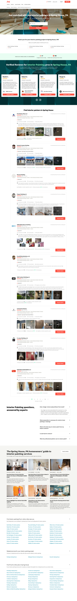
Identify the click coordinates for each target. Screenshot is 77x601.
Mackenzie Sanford (11, 472)
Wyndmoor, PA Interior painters (56, 537)
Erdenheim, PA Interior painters (56, 533)
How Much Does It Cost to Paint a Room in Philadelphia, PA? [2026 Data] (38, 475)
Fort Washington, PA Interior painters (14, 535)
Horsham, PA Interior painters (13, 537)
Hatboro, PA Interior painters (55, 527)
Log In (61, 1)
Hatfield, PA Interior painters (34, 543)
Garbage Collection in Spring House (35, 589)
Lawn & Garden (17, 4)
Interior (8, 4)
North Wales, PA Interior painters (13, 525)
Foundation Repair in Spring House (57, 584)
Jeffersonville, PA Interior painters (35, 535)
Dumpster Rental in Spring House (56, 589)
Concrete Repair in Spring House (34, 582)
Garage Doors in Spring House (56, 578)
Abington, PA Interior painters (56, 541)
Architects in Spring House (12, 578)
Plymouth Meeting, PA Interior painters (36, 525)
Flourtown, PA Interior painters (34, 527)
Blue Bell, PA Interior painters (13, 533)
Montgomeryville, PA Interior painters (14, 531)
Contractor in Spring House (55, 587)
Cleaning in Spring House (33, 584)
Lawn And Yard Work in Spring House (35, 572)
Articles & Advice (27, 4)
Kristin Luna (9, 498)
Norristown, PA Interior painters (34, 539)
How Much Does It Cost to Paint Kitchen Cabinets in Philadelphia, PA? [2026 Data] (59, 476)
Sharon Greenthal (54, 498)
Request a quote (10, 94)
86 (45, 399)
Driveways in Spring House (12, 576)
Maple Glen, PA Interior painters (13, 527)
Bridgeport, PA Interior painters (56, 543)
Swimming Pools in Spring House (13, 580)
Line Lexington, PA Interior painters (35, 541)
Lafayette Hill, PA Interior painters (57, 539)
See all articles (65, 451)
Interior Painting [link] (13, 7)
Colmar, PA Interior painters (12, 541)
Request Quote (60, 139)
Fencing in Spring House (33, 576)
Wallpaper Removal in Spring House (35, 557)
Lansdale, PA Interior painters (13, 539)
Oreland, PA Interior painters (34, 531)
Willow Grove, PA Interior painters (57, 525)
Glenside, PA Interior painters (56, 535)
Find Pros (38, 28)
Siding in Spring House (32, 580)
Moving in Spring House (33, 578)
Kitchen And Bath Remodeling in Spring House (16, 589)
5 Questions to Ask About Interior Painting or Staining (36, 501)
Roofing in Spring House (11, 584)
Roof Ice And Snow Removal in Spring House (16, 574)
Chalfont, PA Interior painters (34, 533)
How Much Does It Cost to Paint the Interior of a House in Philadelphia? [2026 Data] (17, 476)
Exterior (12, 4)
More (22, 4)
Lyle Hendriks (31, 472)
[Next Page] (48, 399)
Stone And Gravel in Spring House (13, 572)
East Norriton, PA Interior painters (35, 537)
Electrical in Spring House (12, 587)
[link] (4, 91)
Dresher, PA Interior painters (12, 543)
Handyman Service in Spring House (57, 572)
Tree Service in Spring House (34, 570)
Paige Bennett (53, 472)
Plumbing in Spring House (12, 570)
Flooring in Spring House (55, 574)
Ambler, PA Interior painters (12, 529)
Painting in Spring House (12, 557)
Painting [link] (8, 7)
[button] (21, 131)
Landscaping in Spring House (34, 574)
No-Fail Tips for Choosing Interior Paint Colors (59, 501)
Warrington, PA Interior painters (34, 529)
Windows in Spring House (55, 582)
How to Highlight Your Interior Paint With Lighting (17, 501)
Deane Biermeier (31, 498)
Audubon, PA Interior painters (56, 531)
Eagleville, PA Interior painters (56, 529)
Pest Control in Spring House (55, 570)
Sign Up (67, 1)
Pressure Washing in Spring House (56, 580)
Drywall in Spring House (54, 557)
